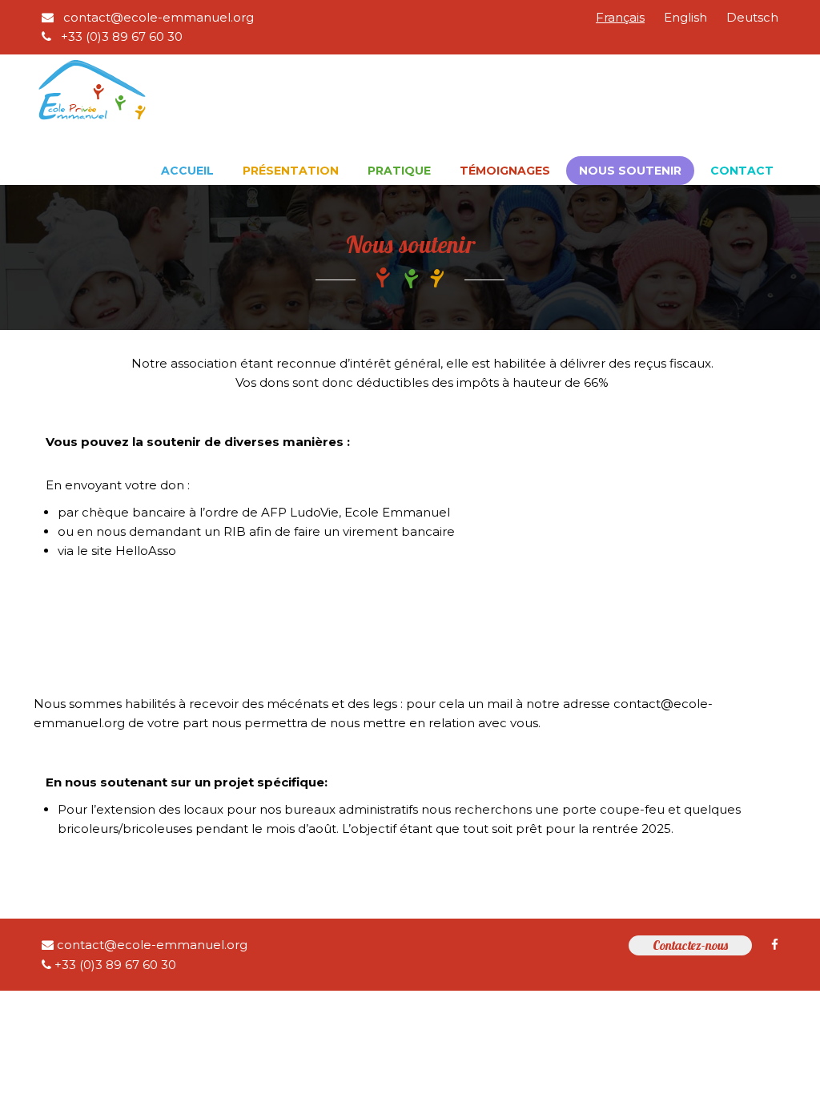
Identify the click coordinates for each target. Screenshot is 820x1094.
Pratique (399, 170)
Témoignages (505, 170)
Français (620, 17)
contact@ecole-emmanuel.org (157, 17)
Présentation (291, 170)
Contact (742, 170)
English (685, 17)
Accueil (187, 170)
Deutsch (752, 17)
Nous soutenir (630, 170)
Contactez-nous (690, 945)
